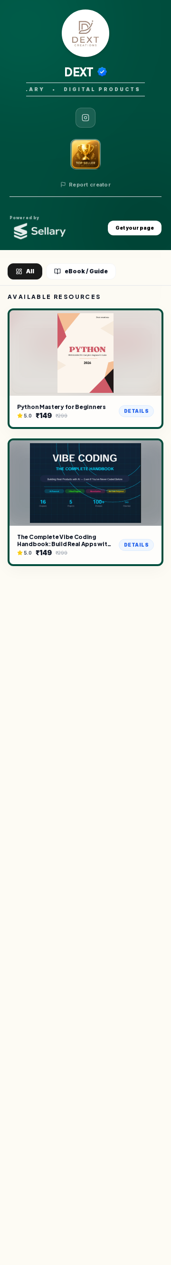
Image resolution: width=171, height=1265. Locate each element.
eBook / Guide (86, 271)
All (30, 271)
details (136, 411)
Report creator (90, 184)
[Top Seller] (85, 154)
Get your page (134, 228)
